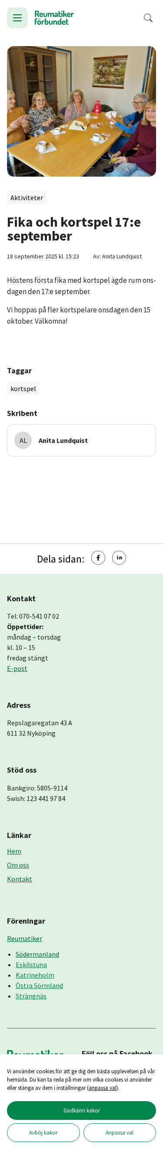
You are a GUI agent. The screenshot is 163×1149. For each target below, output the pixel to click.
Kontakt (19, 878)
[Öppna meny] (17, 17)
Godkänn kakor (81, 1110)
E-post (17, 668)
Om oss (18, 865)
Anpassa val (119, 1132)
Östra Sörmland (39, 985)
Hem (14, 851)
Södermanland (37, 954)
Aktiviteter (26, 197)
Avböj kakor (43, 1132)
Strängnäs (31, 996)
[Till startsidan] (54, 18)
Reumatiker (24, 938)
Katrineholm (35, 975)
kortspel (23, 388)
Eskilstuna (31, 964)
